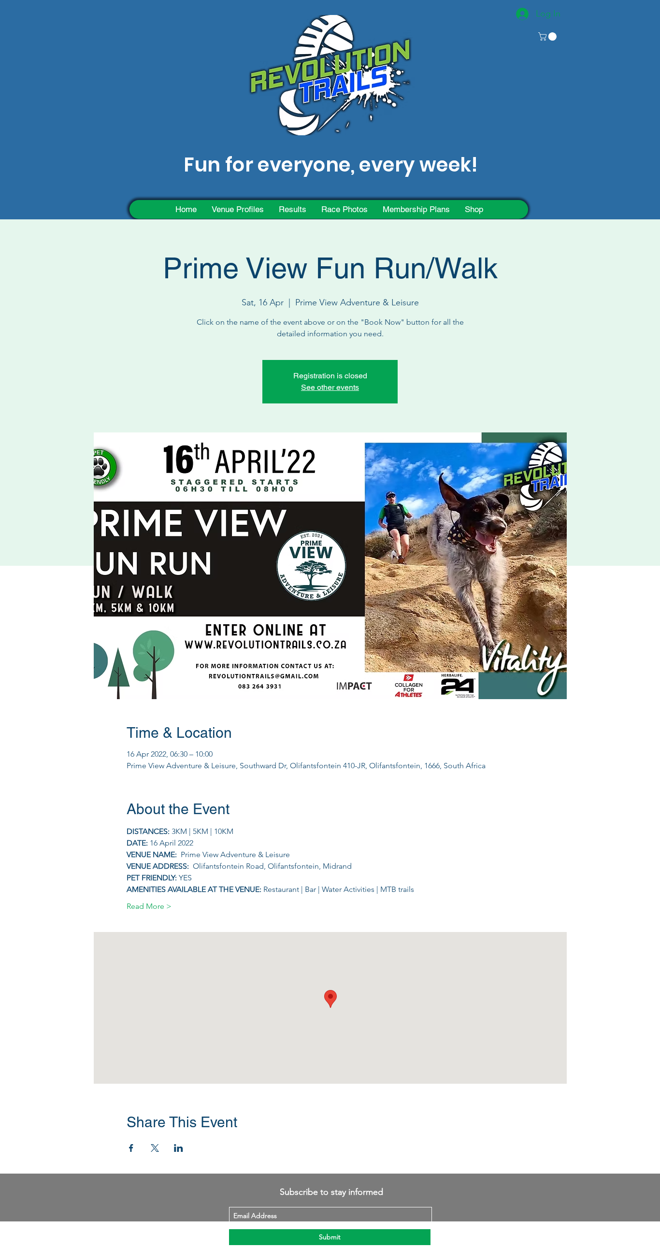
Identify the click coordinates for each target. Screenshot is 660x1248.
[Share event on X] (154, 1148)
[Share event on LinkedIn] (178, 1148)
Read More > (149, 906)
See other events (330, 387)
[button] (548, 36)
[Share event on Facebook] (131, 1148)
